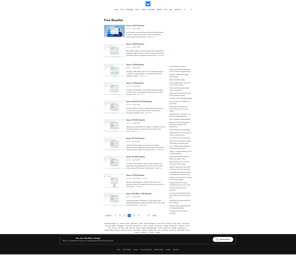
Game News (129, 226)
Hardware (181, 226)
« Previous (108, 215)
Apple (127, 223)
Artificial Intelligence (150, 223)
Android (122, 223)
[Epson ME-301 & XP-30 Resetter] (114, 107)
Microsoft (132, 228)
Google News (173, 226)
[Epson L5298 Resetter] (114, 50)
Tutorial (188, 230)
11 (148, 215)
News (122, 9)
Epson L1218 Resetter (135, 83)
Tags (170, 9)
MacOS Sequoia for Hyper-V (178, 66)
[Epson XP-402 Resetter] (114, 125)
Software (159, 9)
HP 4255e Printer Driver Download (180, 138)
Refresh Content (158, 250)
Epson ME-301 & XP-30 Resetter (139, 101)
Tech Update (181, 230)
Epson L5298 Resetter (135, 44)
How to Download (146, 250)
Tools (165, 9)
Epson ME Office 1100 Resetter (139, 193)
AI (118, 223)
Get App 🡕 (176, 250)
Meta (126, 228)
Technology (129, 9)
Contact (168, 250)
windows (137, 232)
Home (116, 9)
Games (144, 9)
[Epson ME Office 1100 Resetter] (114, 199)
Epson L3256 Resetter (135, 175)
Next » (155, 215)
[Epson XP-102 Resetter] (114, 144)
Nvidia (138, 228)
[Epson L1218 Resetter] (114, 88)
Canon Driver (161, 223)
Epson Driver (186, 223)
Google (166, 226)
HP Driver (114, 228)
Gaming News (158, 226)
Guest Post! (177, 9)
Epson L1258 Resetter (135, 64)
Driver (175, 223)
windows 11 (144, 232)
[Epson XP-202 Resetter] (114, 162)
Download (169, 223)
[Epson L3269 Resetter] (114, 31)
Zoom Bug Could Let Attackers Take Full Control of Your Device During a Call (180, 195)
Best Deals (151, 9)
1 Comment (145, 178)
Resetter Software (109, 230)
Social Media (137, 230)
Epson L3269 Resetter (135, 25)
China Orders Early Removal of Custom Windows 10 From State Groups (179, 109)
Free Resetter (120, 226)
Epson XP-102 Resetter (135, 138)
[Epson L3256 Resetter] (114, 181)
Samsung (123, 230)
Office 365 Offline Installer (177, 80)
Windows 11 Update (154, 232)
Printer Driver (167, 228)
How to (137, 9)
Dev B (129, 28)
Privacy (136, 250)
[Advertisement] (181, 39)
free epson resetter (110, 226)
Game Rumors (138, 226)
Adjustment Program (110, 223)
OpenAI (143, 228)
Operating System (152, 228)
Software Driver (152, 230)
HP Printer (121, 228)
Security (129, 230)
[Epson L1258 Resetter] (114, 70)
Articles (141, 223)
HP (109, 228)
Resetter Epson (182, 228)
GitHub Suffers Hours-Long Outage (180, 130)
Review (118, 230)
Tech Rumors (172, 230)
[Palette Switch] (191, 9)
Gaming (150, 226)
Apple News (134, 223)
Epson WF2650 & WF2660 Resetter (180, 119)
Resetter (174, 228)
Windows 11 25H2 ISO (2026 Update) (181, 98)
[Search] (185, 9)
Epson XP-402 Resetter (135, 120)
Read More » (151, 37)
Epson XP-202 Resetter (135, 156)
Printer (160, 228)
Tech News (165, 230)
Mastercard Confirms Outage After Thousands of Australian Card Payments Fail (179, 124)
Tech (159, 230)
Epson (179, 223)
